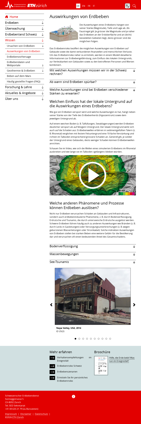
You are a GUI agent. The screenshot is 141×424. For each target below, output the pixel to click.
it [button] (94, 5)
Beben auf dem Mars (19, 76)
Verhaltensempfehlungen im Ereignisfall (74, 359)
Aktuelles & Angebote (20, 93)
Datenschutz (41, 413)
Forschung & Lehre (18, 87)
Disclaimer (25, 413)
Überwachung (15, 28)
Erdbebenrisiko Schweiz (69, 365)
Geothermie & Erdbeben (21, 70)
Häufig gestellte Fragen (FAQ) (23, 81)
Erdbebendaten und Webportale (18, 64)
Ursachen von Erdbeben (21, 45)
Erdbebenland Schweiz (21, 34)
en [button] (83, 5)
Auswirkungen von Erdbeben (23, 51)
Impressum (11, 413)
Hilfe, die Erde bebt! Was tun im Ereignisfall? (122, 359)
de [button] (78, 5)
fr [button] (89, 5)
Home (13, 17)
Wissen (10, 40)
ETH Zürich (18, 417)
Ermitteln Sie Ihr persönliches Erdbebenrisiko (72, 379)
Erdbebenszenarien (67, 371)
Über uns (11, 99)
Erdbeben (12, 23)
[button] (15, 5)
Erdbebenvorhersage (19, 56)
